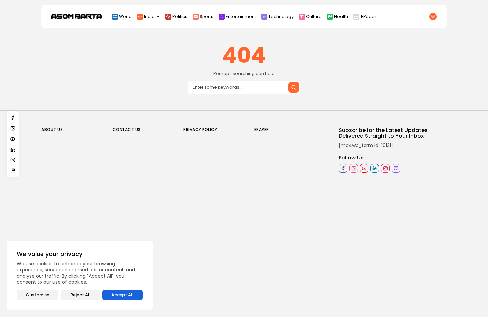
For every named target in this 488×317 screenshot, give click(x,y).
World (125, 16)
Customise (37, 295)
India (149, 16)
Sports (206, 16)
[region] (80, 275)
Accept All (122, 295)
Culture (314, 16)
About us (52, 129)
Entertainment (241, 16)
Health (341, 16)
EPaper (368, 16)
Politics (179, 16)
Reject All (80, 295)
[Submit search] (293, 87)
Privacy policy (200, 129)
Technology (281, 16)
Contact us (127, 129)
